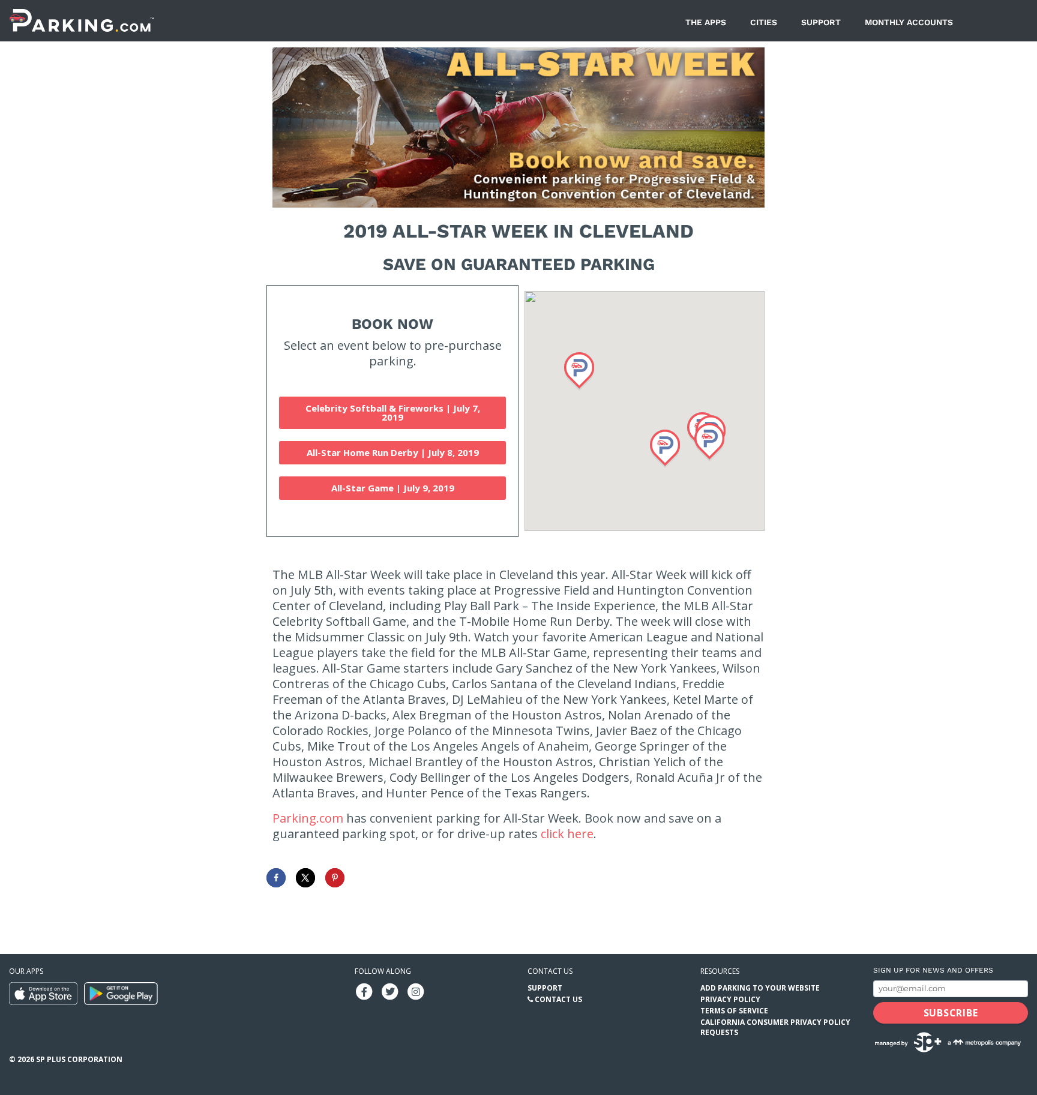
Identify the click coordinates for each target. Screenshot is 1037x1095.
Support (821, 22)
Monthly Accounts (909, 22)
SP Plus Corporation (79, 1059)
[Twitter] (390, 991)
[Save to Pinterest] (334, 877)
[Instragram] (415, 991)
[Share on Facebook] (276, 877)
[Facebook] (364, 991)
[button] (665, 449)
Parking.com (307, 818)
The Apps (705, 22)
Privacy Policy (730, 999)
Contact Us (558, 999)
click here (567, 834)
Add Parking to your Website (760, 988)
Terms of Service (734, 1011)
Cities (763, 22)
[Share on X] (305, 877)
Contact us (550, 971)
